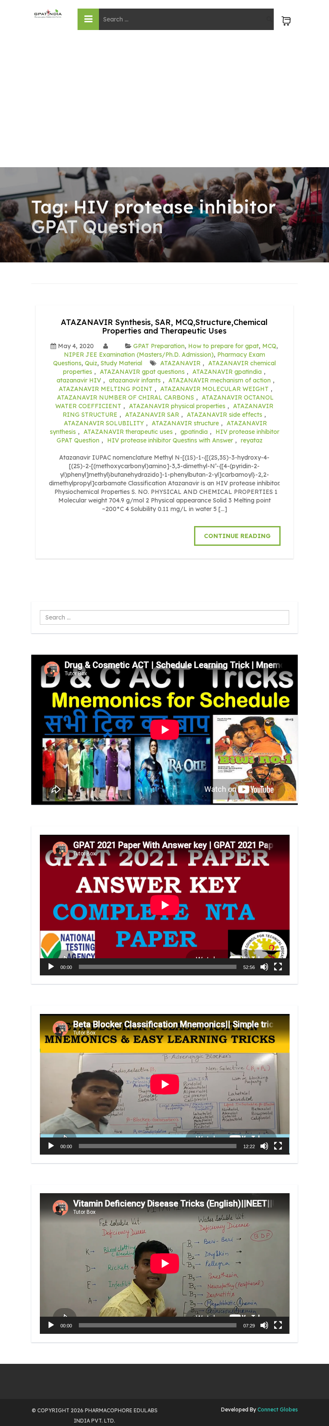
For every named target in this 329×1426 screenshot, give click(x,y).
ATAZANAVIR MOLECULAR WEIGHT (214, 389)
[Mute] (264, 967)
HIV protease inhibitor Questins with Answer (170, 440)
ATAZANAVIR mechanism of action (219, 380)
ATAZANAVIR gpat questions (142, 372)
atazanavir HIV (79, 380)
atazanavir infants (135, 380)
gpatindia (194, 432)
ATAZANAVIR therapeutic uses (128, 432)
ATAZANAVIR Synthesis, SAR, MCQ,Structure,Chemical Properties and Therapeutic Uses (164, 326)
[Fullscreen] (278, 967)
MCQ (269, 346)
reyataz (252, 440)
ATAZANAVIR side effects (224, 414)
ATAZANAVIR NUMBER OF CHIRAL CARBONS (125, 397)
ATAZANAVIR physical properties (177, 406)
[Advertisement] (164, 103)
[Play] (51, 967)
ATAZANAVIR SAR (152, 414)
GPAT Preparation (159, 346)
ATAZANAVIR (180, 363)
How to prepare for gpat (223, 346)
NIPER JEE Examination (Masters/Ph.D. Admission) (139, 354)
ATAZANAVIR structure (185, 423)
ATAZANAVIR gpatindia (227, 372)
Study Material (121, 363)
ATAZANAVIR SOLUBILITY (104, 423)
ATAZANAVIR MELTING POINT (106, 389)
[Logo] (48, 13)
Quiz (91, 363)
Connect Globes (277, 1409)
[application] (165, 905)
